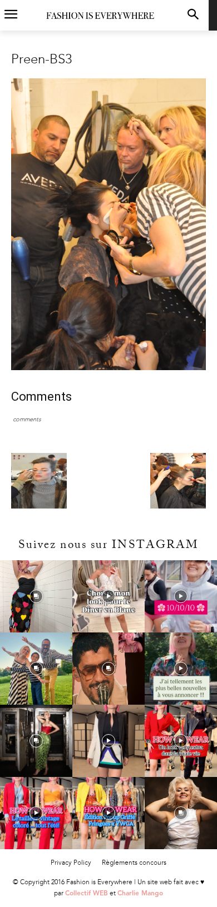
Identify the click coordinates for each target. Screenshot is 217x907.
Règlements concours (134, 862)
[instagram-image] (36, 596)
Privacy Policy (71, 862)
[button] (192, 15)
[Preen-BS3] (108, 367)
